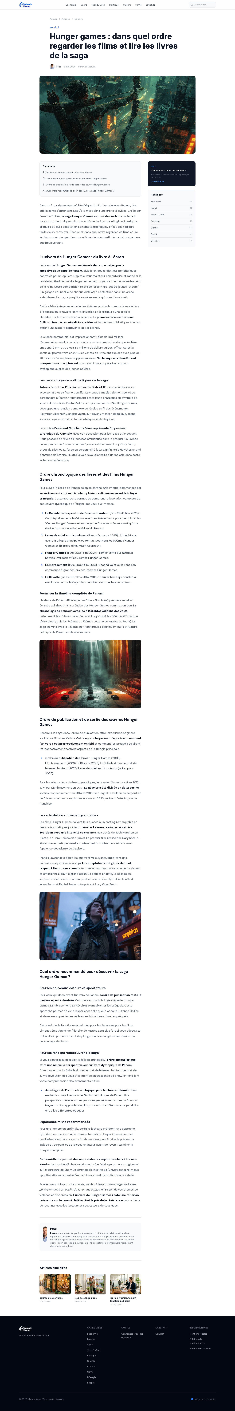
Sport (84, 4)
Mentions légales (198, 1333)
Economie (71, 4)
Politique (114, 4)
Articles (66, 18)
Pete (58, 66)
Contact (159, 1333)
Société (79, 18)
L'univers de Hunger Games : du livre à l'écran (68, 172)
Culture (127, 4)
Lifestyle (150, 4)
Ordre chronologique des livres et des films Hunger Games (76, 178)
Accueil (53, 18)
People (90, 1382)
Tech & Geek (98, 4)
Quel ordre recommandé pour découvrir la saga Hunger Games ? (80, 190)
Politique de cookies (200, 1348)
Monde (91, 1339)
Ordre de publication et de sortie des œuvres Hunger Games (78, 184)
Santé (138, 4)
